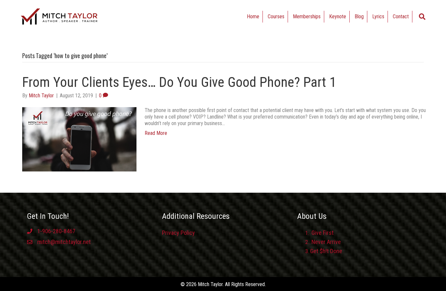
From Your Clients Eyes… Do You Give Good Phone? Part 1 (179, 82)
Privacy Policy (178, 232)
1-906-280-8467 (56, 231)
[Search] (422, 17)
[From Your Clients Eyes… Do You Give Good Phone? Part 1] (79, 139)
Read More (156, 133)
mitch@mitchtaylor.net (64, 241)
